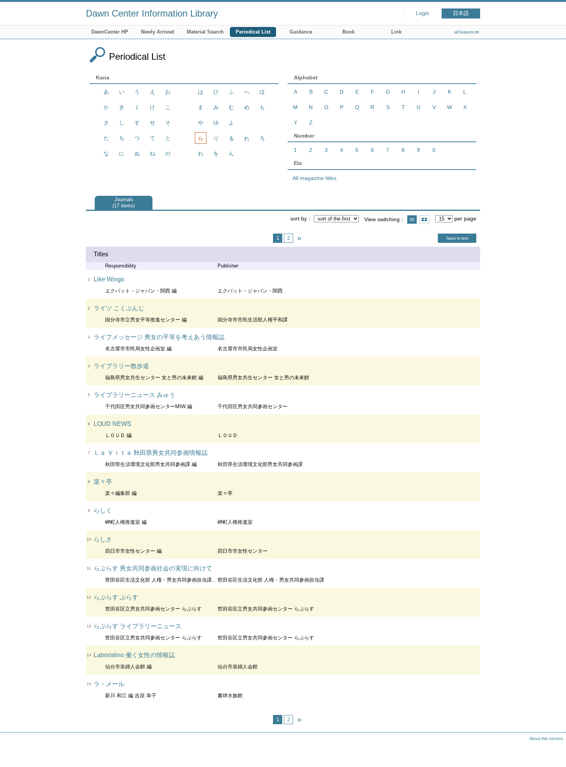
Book (348, 32)
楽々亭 (103, 481)
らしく (103, 510)
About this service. (546, 738)
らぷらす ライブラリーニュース (137, 626)
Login (422, 13)
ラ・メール (109, 684)
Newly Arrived (157, 32)
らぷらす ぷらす (116, 597)
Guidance (301, 32)
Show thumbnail (424, 219)
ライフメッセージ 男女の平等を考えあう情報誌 (159, 337)
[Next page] (299, 238)
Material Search (205, 32)
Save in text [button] (457, 238)
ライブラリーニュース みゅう (134, 395)
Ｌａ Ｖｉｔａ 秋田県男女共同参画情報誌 (151, 452)
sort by (298, 218)
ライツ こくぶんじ (119, 308)
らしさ (103, 539)
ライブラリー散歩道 (121, 366)
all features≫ (466, 32)
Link (396, 32)
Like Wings (109, 279)
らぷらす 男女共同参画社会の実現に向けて (153, 568)
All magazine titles (315, 178)
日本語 (461, 13)
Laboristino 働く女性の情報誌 (134, 655)
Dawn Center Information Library (152, 13)
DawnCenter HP (109, 32)
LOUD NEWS (112, 424)
